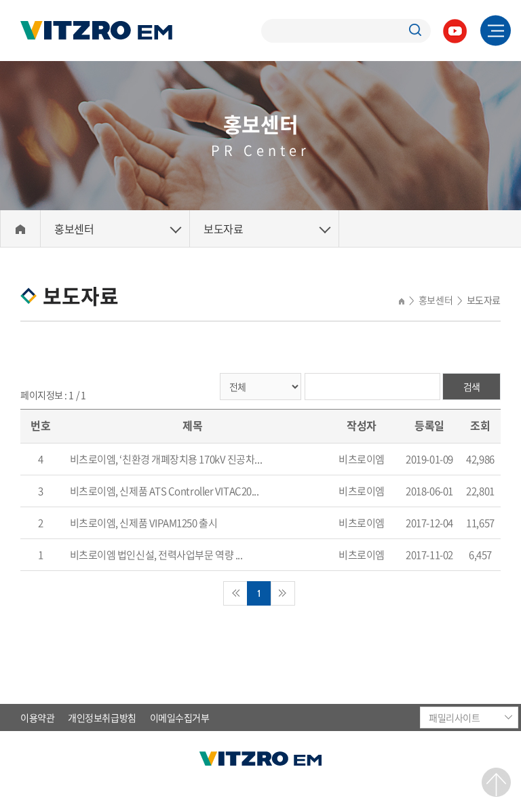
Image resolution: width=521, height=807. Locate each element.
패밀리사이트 (454, 717)
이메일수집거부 (180, 717)
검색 (471, 386)
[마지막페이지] (283, 593)
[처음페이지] (235, 593)
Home (20, 229)
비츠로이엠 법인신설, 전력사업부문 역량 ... (156, 554)
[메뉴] (495, 31)
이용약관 (37, 717)
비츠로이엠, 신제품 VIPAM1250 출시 (144, 522)
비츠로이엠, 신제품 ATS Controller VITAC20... (164, 491)
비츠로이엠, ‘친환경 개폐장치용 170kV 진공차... (166, 459)
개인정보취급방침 (102, 717)
